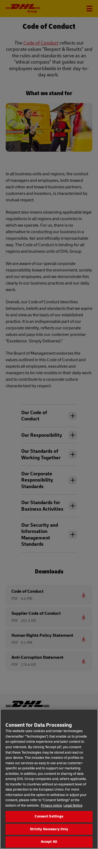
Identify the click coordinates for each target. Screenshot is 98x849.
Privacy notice (51, 805)
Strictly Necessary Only (49, 829)
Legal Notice (72, 805)
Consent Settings (49, 816)
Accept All (49, 841)
